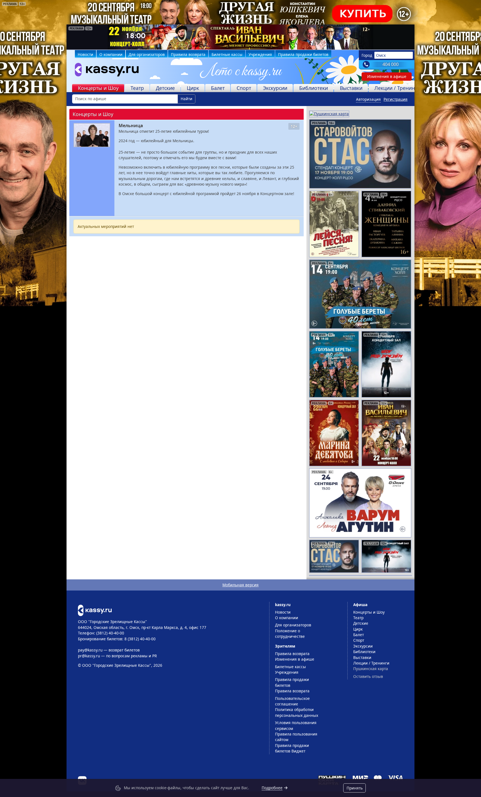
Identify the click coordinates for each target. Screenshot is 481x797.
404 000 (390, 64)
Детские (165, 88)
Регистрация (396, 99)
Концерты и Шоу (98, 88)
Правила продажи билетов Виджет (292, 748)
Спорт (244, 88)
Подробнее (272, 787)
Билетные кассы (227, 54)
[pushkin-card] (329, 113)
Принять (355, 788)
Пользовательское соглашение (292, 701)
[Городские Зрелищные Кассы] (104, 71)
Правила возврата (188, 54)
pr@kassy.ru (89, 655)
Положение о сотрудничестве (290, 633)
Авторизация (368, 99)
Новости (85, 54)
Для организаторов (147, 54)
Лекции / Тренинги (397, 88)
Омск (381, 55)
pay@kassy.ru (90, 650)
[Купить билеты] (95, 609)
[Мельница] (91, 135)
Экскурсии (275, 88)
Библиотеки (313, 88)
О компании (110, 54)
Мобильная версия (240, 584)
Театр (137, 88)
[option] (240, 37)
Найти (186, 98)
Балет (218, 88)
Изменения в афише (386, 76)
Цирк (193, 88)
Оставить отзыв (368, 676)
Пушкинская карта (370, 668)
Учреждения (260, 54)
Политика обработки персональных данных (296, 712)
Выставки (351, 88)
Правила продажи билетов (303, 54)
